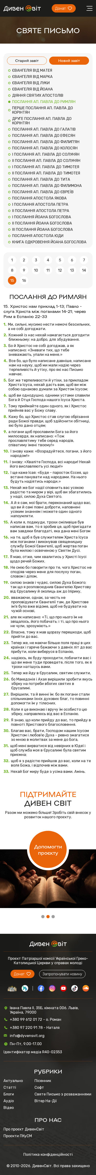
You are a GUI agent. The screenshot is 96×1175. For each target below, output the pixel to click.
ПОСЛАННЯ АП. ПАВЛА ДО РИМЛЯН (43, 102)
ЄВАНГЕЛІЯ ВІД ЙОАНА (32, 89)
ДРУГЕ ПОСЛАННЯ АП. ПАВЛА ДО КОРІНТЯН (42, 120)
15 (12, 280)
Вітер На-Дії (45, 1101)
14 (84, 270)
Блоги (8, 1094)
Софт (39, 1087)
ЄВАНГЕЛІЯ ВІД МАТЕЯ (32, 70)
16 (24, 280)
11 (48, 270)
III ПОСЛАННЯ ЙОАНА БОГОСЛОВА (42, 229)
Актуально (13, 1081)
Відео (8, 1107)
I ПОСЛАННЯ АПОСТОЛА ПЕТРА (40, 204)
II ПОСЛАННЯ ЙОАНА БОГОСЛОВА (42, 223)
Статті (9, 1087)
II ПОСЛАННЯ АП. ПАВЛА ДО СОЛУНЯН (46, 160)
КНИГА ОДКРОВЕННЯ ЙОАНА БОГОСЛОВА (49, 242)
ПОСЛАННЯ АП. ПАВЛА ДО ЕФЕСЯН (43, 135)
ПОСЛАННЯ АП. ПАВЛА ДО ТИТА (41, 179)
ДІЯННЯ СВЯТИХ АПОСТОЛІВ (37, 95)
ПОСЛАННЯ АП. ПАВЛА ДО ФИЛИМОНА (47, 185)
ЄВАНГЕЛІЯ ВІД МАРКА (32, 76)
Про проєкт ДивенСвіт (23, 1129)
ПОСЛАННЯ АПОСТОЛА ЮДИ (37, 236)
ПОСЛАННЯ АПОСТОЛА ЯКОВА (39, 198)
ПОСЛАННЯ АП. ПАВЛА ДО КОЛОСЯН (45, 148)
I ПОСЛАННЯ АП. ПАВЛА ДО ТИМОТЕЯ (45, 167)
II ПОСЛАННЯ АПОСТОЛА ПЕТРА (40, 211)
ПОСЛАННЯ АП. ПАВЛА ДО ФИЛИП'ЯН (45, 142)
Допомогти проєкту (48, 849)
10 (36, 270)
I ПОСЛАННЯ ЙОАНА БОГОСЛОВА (41, 217)
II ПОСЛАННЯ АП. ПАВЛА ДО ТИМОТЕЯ (46, 173)
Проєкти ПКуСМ (17, 1136)
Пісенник (42, 1081)
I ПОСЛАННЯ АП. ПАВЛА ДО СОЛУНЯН (45, 154)
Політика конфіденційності (48, 1154)
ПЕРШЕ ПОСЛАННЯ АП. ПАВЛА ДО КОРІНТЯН (42, 110)
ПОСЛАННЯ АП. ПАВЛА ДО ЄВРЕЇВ (43, 192)
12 (60, 270)
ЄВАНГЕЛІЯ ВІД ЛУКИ (31, 83)
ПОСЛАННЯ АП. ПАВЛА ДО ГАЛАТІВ (44, 129)
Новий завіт (69, 60)
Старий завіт (27, 60)
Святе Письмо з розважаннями (62, 1094)
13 (72, 270)
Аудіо (8, 1101)
